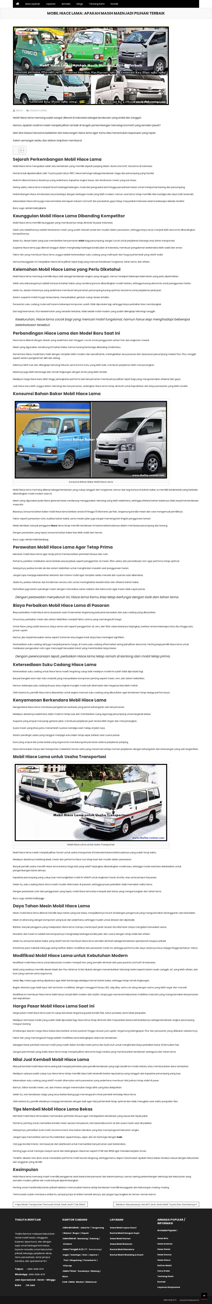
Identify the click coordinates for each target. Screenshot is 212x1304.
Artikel (43, 110)
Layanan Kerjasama (189, 1300)
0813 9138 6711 (170, 1300)
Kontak (114, 3)
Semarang (95, 1249)
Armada (66, 3)
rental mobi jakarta (35, 208)
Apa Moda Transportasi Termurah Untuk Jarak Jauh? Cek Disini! (51, 1204)
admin (19, 110)
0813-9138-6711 (36, 1269)
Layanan (50, 3)
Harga (80, 3)
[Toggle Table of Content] (19, 150)
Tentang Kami (96, 3)
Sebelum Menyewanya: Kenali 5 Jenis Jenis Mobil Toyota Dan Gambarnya (155, 1204)
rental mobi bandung (36, 539)
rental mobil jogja (34, 898)
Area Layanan (32, 3)
